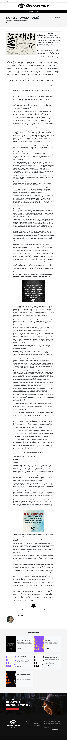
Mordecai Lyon (10, 20)
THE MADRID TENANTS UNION (24, 674)
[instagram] (19, 1)
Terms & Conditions (40, 737)
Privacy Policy (33, 737)
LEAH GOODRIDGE (21, 656)
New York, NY (25, 20)
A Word (58, 17)
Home (55, 17)
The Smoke (31, 11)
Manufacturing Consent (43, 50)
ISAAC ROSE (48, 640)
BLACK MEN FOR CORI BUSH (23, 640)
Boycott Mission (37, 725)
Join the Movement (12, 709)
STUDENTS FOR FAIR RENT (51, 657)
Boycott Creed (37, 723)
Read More (19, 648)
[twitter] (14, 1)
